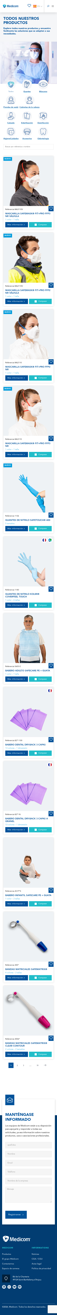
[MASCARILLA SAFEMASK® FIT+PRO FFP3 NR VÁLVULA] (28, 181)
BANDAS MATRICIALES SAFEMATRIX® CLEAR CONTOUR (26, 1045)
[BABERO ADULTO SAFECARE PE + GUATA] (28, 638)
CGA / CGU (37, 1259)
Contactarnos (8, 1264)
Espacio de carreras (10, 1269)
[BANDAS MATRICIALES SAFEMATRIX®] (28, 937)
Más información (15, 225)
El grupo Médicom (10, 1259)
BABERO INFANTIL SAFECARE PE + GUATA (28, 895)
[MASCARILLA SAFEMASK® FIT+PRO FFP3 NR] (28, 411)
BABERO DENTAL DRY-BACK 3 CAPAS (25, 744)
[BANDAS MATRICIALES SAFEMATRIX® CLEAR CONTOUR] (28, 1011)
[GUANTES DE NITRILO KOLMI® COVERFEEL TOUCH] (28, 561)
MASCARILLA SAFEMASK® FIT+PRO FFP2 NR (27, 368)
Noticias (35, 1254)
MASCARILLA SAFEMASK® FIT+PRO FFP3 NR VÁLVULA (27, 215)
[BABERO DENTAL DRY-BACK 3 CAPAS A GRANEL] (28, 786)
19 (37, 1065)
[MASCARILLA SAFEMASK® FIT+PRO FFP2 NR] (28, 334)
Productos (6, 1254)
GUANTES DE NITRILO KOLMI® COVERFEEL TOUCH (22, 595)
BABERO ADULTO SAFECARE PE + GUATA (27, 670)
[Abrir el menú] (52, 6)
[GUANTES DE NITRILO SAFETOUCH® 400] (28, 487)
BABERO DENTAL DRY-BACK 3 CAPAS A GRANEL (26, 820)
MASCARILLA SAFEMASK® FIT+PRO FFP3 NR (27, 445)
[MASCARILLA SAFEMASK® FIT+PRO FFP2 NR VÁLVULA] (28, 258)
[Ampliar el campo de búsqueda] (48, 6)
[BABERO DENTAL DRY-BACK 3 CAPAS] (28, 712)
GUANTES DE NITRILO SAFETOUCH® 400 (27, 520)
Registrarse (14, 1215)
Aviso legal (36, 1264)
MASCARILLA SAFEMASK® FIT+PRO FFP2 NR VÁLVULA (27, 292)
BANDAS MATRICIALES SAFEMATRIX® (26, 969)
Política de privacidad (41, 1269)
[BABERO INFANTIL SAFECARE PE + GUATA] (28, 863)
